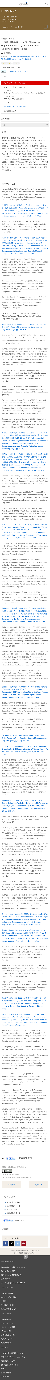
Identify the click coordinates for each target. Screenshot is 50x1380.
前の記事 (11, 1184)
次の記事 (38, 1184)
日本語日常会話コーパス (12, 59)
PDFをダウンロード (14, 83)
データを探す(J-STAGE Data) (12, 1283)
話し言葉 (30, 57)
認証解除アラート (14, 1213)
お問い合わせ (6, 1372)
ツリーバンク (39, 57)
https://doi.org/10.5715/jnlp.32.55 (18, 71)
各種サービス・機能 (9, 1297)
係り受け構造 (26, 59)
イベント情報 (6, 1331)
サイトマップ (6, 1376)
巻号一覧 (19, 27)
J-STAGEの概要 (7, 1293)
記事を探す (5, 1279)
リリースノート (7, 1323)
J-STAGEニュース (8, 1335)
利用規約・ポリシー (9, 1305)
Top (26, 1257)
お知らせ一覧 (6, 1319)
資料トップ (7, 27)
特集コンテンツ (7, 1339)
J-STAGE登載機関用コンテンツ (13, 1353)
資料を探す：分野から (9, 1271)
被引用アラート (13, 1209)
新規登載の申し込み (9, 1309)
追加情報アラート (14, 1206)
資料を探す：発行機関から (11, 1275)
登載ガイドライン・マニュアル (13, 1357)
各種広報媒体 (6, 1342)
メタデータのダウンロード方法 (15, 106)
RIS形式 (8, 90)
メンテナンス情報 (8, 1327)
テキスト (9, 102)
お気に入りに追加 (14, 1202)
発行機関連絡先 (10, 111)
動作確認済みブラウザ (9, 1365)
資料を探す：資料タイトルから (13, 1267)
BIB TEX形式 (10, 96)
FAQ (2, 1369)
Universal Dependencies (18, 57)
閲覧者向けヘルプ (8, 1361)
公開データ (5, 1301)
